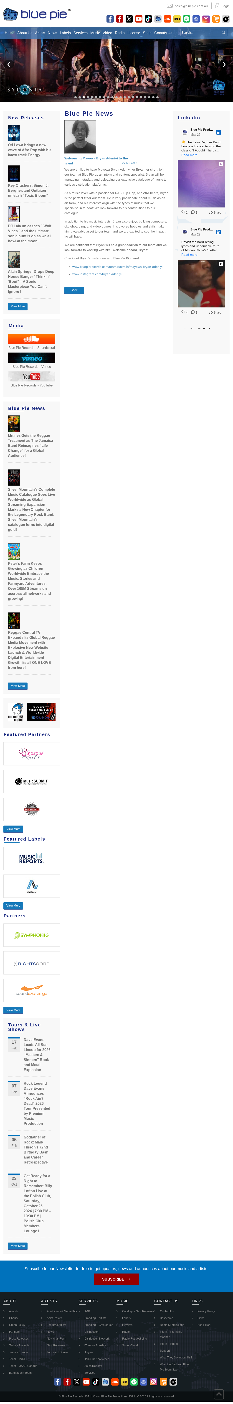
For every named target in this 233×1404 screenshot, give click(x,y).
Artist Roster (54, 1318)
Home (10, 33)
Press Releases (19, 1338)
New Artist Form (56, 1338)
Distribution (91, 1331)
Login (226, 6)
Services (80, 33)
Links (201, 1318)
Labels (65, 33)
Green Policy (17, 1325)
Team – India (17, 1359)
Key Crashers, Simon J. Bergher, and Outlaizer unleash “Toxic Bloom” (28, 190)
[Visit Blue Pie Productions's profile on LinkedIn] (185, 132)
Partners (14, 1331)
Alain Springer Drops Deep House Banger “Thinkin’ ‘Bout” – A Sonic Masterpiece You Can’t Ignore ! (31, 282)
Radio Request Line (134, 1338)
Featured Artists (56, 1325)
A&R (87, 1311)
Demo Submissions (172, 1325)
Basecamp (166, 1318)
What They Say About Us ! (176, 1357)
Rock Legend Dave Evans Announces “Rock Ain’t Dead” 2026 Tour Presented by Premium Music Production (37, 1103)
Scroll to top (219, 1394)
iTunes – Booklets (95, 1345)
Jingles (88, 1352)
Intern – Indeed (169, 1343)
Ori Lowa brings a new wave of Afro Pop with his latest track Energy (29, 150)
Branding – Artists (95, 1318)
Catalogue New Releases (138, 1311)
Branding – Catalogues (98, 1325)
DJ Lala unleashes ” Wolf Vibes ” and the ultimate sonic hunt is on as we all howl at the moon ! (29, 233)
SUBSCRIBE (113, 1279)
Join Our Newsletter (96, 1359)
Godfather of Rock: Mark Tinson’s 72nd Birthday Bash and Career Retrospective (36, 1149)
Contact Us (163, 33)
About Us (24, 33)
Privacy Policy (206, 1311)
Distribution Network (96, 1338)
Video (107, 33)
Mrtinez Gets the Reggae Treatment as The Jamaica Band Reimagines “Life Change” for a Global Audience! (30, 446)
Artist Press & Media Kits (62, 1311)
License (133, 33)
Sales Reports (93, 1366)
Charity (13, 1318)
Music (95, 33)
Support (165, 1350)
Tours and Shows (57, 1352)
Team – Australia (19, 1345)
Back (74, 290)
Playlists (127, 1325)
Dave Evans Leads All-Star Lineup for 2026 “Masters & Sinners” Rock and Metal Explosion (37, 1055)
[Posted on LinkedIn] (218, 132)
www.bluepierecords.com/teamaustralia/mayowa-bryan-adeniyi (117, 267)
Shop (147, 33)
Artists (40, 33)
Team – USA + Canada (23, 1366)
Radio (120, 33)
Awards (13, 1311)
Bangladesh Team (20, 1372)
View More (18, 306)
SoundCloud (130, 1345)
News (52, 33)
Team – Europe (18, 1352)
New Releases (56, 1345)
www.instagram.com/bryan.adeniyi (97, 274)
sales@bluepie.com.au (191, 6)
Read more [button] (189, 155)
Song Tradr (204, 1325)
